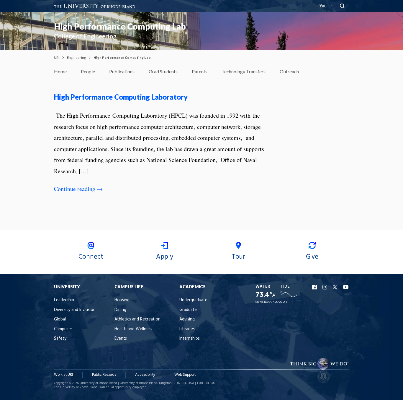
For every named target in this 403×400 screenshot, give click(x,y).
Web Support (185, 375)
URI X (336, 287)
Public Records (104, 375)
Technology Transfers (244, 71)
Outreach (289, 71)
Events (120, 338)
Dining (120, 310)
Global (60, 319)
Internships (189, 338)
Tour (238, 257)
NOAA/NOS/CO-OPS (275, 302)
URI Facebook (315, 287)
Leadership (64, 300)
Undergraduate (193, 300)
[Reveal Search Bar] (342, 6)
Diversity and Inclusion (75, 310)
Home (60, 71)
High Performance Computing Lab (120, 26)
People (88, 71)
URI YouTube (346, 287)
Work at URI (63, 375)
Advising (187, 319)
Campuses (63, 329)
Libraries (187, 329)
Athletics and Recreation (137, 319)
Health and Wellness (133, 329)
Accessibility (145, 375)
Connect (90, 257)
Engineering (76, 57)
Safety (60, 338)
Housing (122, 300)
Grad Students (163, 71)
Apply (164, 257)
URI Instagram (325, 287)
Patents (199, 71)
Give (312, 257)
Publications (122, 71)
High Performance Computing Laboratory (121, 97)
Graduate (188, 310)
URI (56, 57)
